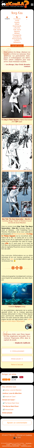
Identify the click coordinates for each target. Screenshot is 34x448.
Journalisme (17, 37)
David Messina (17, 30)
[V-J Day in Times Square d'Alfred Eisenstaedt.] (17, 118)
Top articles (28, 443)
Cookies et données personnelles (10, 446)
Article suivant (16, 359)
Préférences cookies (26, 446)
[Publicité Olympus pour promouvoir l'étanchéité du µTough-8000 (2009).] (17, 305)
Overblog (28, 435)
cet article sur (17, 320)
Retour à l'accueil (17, 364)
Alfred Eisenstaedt (17, 25)
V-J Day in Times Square (17, 20)
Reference (17, 42)
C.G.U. (24, 444)
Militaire (16, 33)
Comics (16, 40)
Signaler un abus (16, 444)
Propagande (17, 35)
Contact (8, 444)
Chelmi (10, 443)
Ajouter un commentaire (17, 423)
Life (15, 28)
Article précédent (18, 351)
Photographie (17, 39)
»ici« (11, 259)
